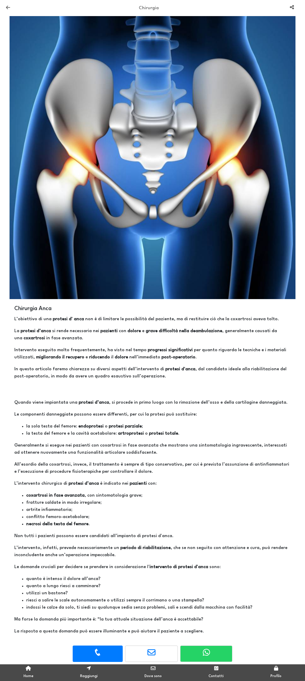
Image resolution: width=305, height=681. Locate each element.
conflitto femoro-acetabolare (57, 517)
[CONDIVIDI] (292, 8)
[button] (31, 156)
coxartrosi (37, 495)
